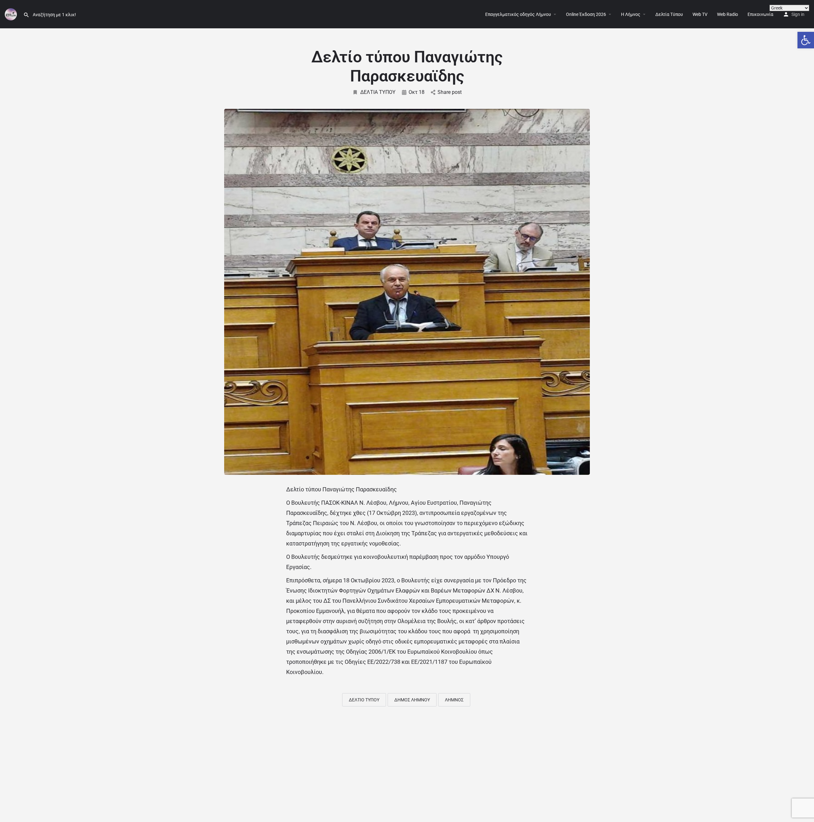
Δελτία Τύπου (669, 14)
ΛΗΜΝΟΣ (454, 699)
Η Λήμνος (630, 14)
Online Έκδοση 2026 (586, 14)
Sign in (797, 14)
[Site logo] (11, 13)
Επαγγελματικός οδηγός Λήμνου (518, 14)
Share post (450, 92)
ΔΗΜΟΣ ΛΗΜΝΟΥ (412, 699)
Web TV (700, 14)
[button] (805, 40)
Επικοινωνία (760, 14)
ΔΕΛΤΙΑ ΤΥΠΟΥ (378, 92)
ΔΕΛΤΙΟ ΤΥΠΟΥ (364, 699)
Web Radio (727, 14)
